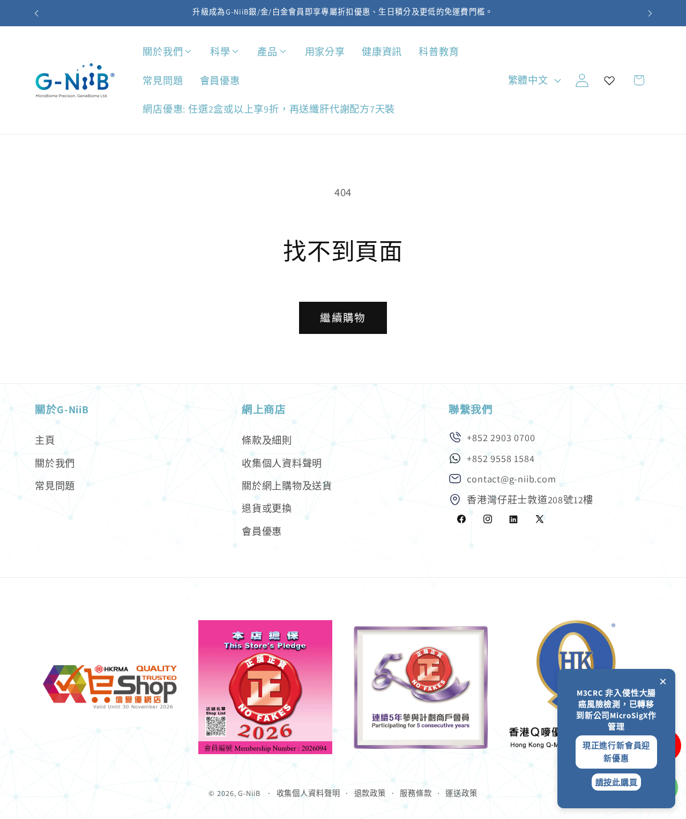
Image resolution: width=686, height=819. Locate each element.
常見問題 (55, 485)
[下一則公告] (650, 13)
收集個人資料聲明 (282, 462)
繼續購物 (343, 318)
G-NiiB (249, 793)
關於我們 (55, 462)
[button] (198, 51)
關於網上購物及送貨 (287, 485)
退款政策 (370, 793)
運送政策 (461, 793)
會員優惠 (262, 530)
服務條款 (416, 793)
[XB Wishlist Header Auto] (609, 80)
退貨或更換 (267, 508)
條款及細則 (267, 439)
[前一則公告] (36, 13)
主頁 (45, 439)
